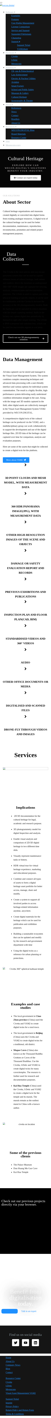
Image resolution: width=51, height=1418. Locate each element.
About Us (15, 123)
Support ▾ (15, 41)
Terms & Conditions (15, 1414)
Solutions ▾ (11, 67)
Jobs (8, 141)
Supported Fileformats (21, 34)
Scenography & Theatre (22, 100)
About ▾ (9, 104)
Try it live (9, 1311)
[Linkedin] (35, 1342)
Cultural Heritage (19, 97)
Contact (14, 115)
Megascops (16, 63)
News (14, 111)
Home (8, 1357)
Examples (15, 15)
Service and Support (20, 30)
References (16, 108)
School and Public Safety (22, 89)
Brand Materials (18, 134)
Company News (13, 1365)
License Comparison (20, 26)
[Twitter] (15, 1342)
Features (15, 19)
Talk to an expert (28, 1311)
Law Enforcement (19, 75)
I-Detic (14, 60)
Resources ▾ (11, 126)
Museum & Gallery (20, 93)
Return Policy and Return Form (20, 1410)
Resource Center (18, 137)
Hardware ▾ (11, 53)
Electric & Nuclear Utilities (23, 78)
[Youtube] (25, 1342)
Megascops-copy (13, 145)
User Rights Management (22, 23)
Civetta (14, 56)
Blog (8, 1368)
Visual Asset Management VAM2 (21, 1393)
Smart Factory (17, 86)
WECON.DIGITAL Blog (22, 130)
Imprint (9, 1403)
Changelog (16, 38)
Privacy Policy (12, 1406)
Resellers (15, 119)
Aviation (15, 82)
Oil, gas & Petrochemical (22, 71)
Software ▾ (10, 12)
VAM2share (22, 49)
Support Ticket (23, 45)
